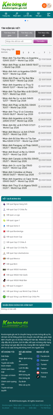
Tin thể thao (46, 408)
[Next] (50, 53)
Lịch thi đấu (23, 368)
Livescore (23, 364)
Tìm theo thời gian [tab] (9, 34)
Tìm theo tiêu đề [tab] (43, 34)
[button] (25, 20)
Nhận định (17, 405)
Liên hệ (4, 359)
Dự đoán (22, 381)
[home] (14, 5)
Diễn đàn (32, 408)
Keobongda (7, 405)
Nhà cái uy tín (24, 385)
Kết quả (22, 371)
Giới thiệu (5, 356)
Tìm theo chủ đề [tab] (26, 34)
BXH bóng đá (24, 375)
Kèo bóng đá (24, 378)
